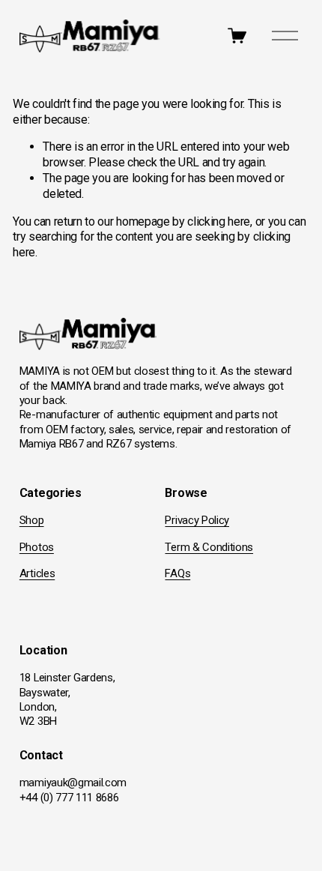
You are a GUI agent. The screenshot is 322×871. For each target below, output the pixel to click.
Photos (36, 547)
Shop (31, 520)
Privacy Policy (197, 520)
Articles (37, 573)
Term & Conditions (209, 547)
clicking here (218, 221)
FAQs (177, 573)
